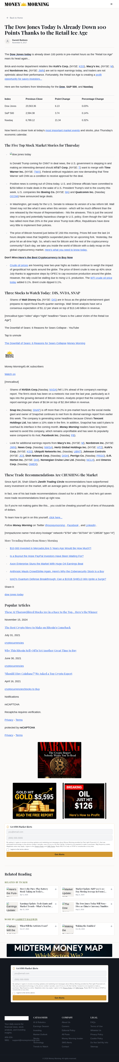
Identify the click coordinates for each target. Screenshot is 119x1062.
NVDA (53, 389)
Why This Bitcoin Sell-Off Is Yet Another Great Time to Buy (40, 650)
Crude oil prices (19, 265)
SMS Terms (51, 846)
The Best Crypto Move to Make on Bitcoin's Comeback (38, 627)
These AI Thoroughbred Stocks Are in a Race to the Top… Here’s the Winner (51, 612)
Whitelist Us (95, 1030)
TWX (37, 171)
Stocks (36, 1038)
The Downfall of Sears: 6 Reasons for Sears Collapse (35, 343)
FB (72, 435)
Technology (38, 1042)
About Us (66, 1022)
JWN (41, 70)
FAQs (92, 1022)
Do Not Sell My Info (99, 1042)
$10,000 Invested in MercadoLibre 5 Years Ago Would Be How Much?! (50, 548)
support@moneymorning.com (26, 1040)
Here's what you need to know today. (66, 249)
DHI (36, 459)
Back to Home (16, 18)
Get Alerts (59, 854)
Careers (65, 1026)
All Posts (66, 1034)
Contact (65, 1046)
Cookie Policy (96, 1038)
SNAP (36, 410)
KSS (81, 66)
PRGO (100, 455)
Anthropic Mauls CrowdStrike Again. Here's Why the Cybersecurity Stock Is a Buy (57, 571)
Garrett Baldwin (26, 919)
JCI (21, 455)
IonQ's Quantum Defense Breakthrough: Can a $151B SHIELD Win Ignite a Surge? (58, 579)
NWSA (48, 447)
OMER (33, 464)
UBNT (77, 451)
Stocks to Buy (32, 689)
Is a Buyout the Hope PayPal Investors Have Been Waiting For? (47, 556)
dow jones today (14, 594)
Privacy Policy (39, 846)
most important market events (62, 130)
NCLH (90, 459)
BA (67, 192)
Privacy (9, 719)
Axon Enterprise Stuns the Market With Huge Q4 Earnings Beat (46, 563)
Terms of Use (96, 1026)
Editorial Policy (68, 1030)
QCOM (14, 196)
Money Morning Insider (72, 1038)
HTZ (99, 447)
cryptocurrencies (14, 642)
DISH (65, 455)
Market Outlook (40, 1034)
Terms (19, 719)
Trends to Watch (40, 1046)
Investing (37, 1030)
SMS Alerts (67, 1042)
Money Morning (76, 343)
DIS (54, 299)
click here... (55, 517)
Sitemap (94, 1046)
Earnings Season (41, 1026)
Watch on (10, 374)
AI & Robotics (39, 1022)
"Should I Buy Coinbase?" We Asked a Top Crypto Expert (38, 673)
